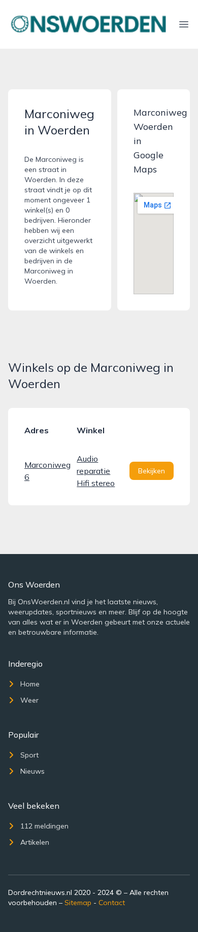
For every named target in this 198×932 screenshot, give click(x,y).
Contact (111, 902)
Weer (29, 700)
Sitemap (77, 902)
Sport (29, 755)
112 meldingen (44, 826)
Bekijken (151, 470)
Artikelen (34, 842)
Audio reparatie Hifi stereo (96, 471)
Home (30, 683)
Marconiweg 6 (46, 471)
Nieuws (32, 771)
